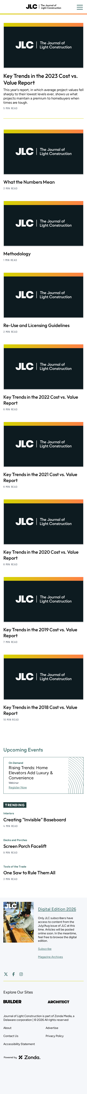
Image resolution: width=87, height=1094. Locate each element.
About (7, 1028)
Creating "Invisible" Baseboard (34, 820)
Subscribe (45, 949)
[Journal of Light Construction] (43, 6)
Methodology (17, 254)
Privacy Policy (55, 1036)
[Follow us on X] (5, 974)
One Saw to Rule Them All (29, 873)
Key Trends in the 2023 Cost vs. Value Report (40, 79)
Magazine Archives (50, 957)
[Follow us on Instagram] (21, 974)
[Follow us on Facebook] (13, 974)
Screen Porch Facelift (24, 846)
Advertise (52, 1028)
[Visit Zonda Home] (22, 1057)
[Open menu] (80, 7)
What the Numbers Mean (29, 182)
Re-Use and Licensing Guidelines (36, 325)
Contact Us (10, 1036)
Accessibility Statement (19, 1044)
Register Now (18, 787)
